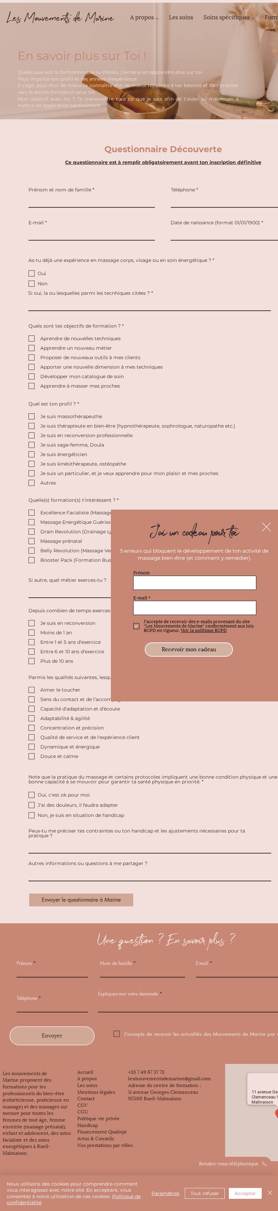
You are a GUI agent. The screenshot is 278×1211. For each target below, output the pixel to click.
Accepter (245, 1193)
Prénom (141, 573)
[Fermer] (270, 1193)
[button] (266, 526)
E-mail (140, 598)
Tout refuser (205, 1193)
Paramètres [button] (165, 1193)
